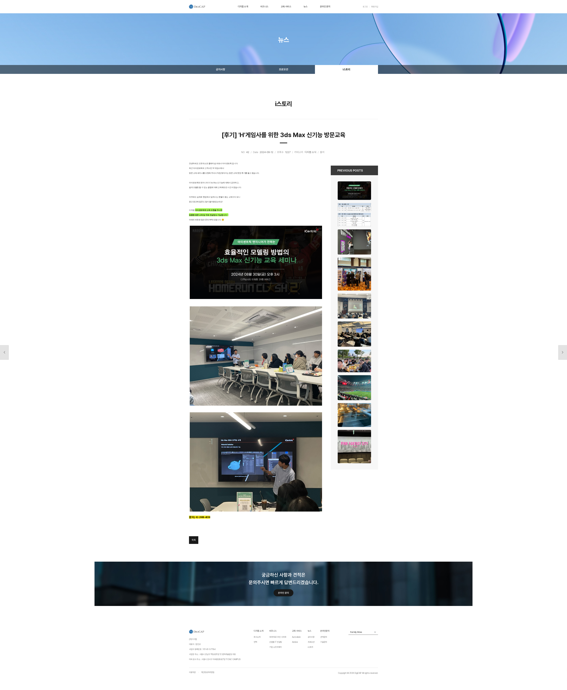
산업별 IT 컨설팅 (275, 642)
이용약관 (192, 672)
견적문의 (323, 637)
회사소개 (257, 637)
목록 (194, 540)
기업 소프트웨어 (275, 647)
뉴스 (306, 6)
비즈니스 (264, 6)
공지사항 (220, 69)
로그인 (365, 6)
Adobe (295, 642)
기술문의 (323, 642)
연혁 (255, 642)
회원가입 (374, 6)
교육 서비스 (286, 6)
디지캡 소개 (243, 6)
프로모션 (283, 69)
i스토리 (346, 69)
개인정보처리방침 (207, 672)
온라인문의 (324, 631)
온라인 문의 (325, 6)
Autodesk (296, 637)
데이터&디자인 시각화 (277, 637)
